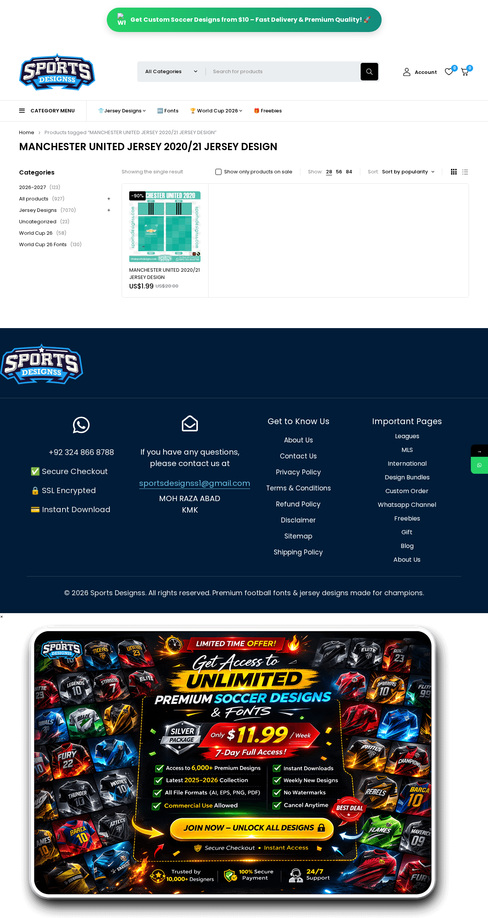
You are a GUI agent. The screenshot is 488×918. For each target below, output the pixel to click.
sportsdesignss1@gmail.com (194, 483)
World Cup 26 (42, 233)
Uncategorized (44, 221)
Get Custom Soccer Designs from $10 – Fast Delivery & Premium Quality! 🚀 (250, 19)
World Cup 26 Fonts (50, 244)
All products (41, 198)
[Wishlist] (449, 71)
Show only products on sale (258, 171)
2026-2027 (39, 187)
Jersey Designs (47, 210)
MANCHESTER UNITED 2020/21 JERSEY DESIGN (164, 273)
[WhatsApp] (479, 465)
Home (26, 132)
